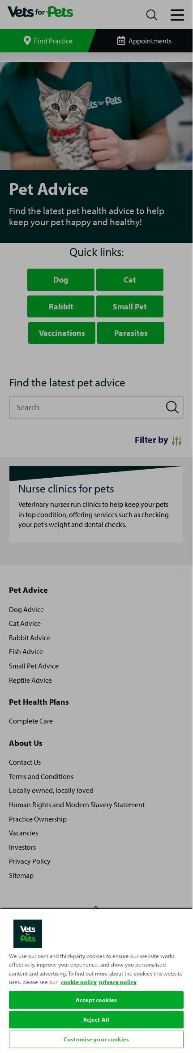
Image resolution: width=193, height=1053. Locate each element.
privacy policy (118, 981)
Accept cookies (96, 999)
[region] (96, 979)
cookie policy (79, 981)
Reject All (96, 1019)
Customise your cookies (96, 1039)
